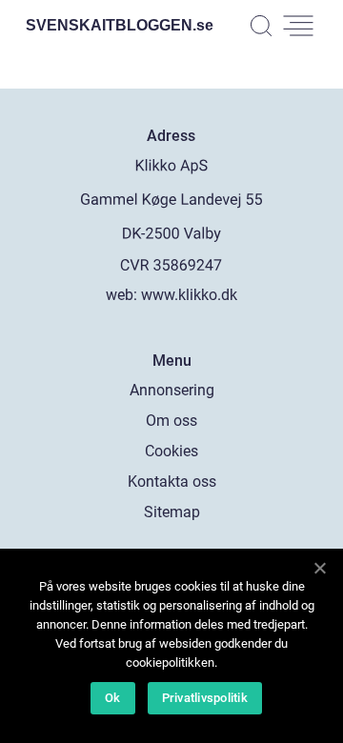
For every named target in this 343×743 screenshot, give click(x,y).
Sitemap (172, 512)
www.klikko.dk (189, 295)
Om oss (171, 421)
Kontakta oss (172, 481)
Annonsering (172, 390)
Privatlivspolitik (205, 698)
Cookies (171, 451)
